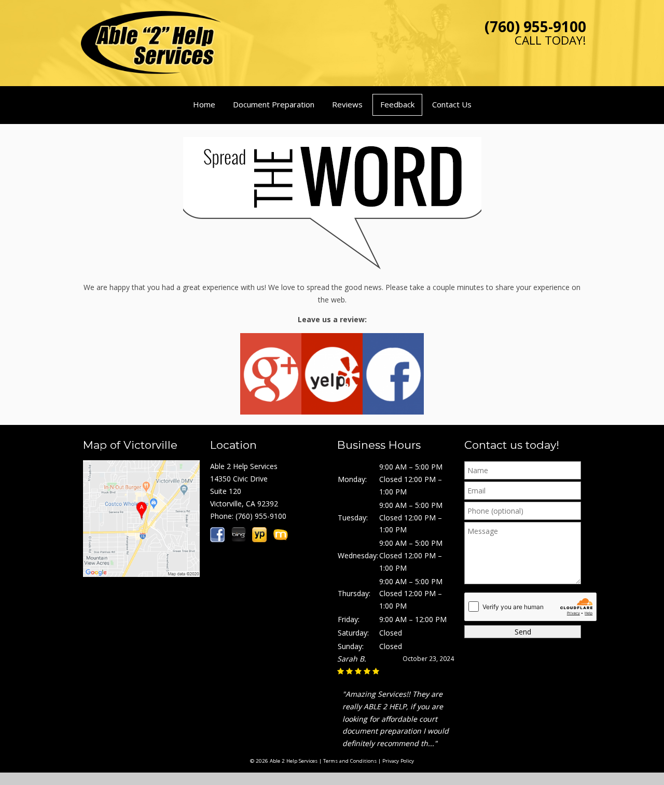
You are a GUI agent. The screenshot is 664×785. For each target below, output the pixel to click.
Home (204, 104)
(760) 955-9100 (535, 26)
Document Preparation (273, 104)
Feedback (397, 104)
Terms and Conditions (350, 761)
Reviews (347, 104)
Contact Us (452, 104)
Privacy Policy (398, 761)
